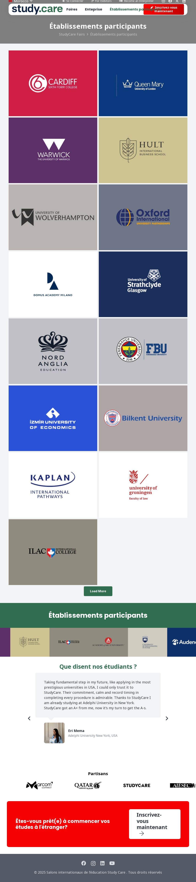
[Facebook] (83, 863)
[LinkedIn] (102, 863)
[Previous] (29, 718)
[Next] (167, 718)
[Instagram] (93, 863)
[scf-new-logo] (37, 9)
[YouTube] (112, 863)
